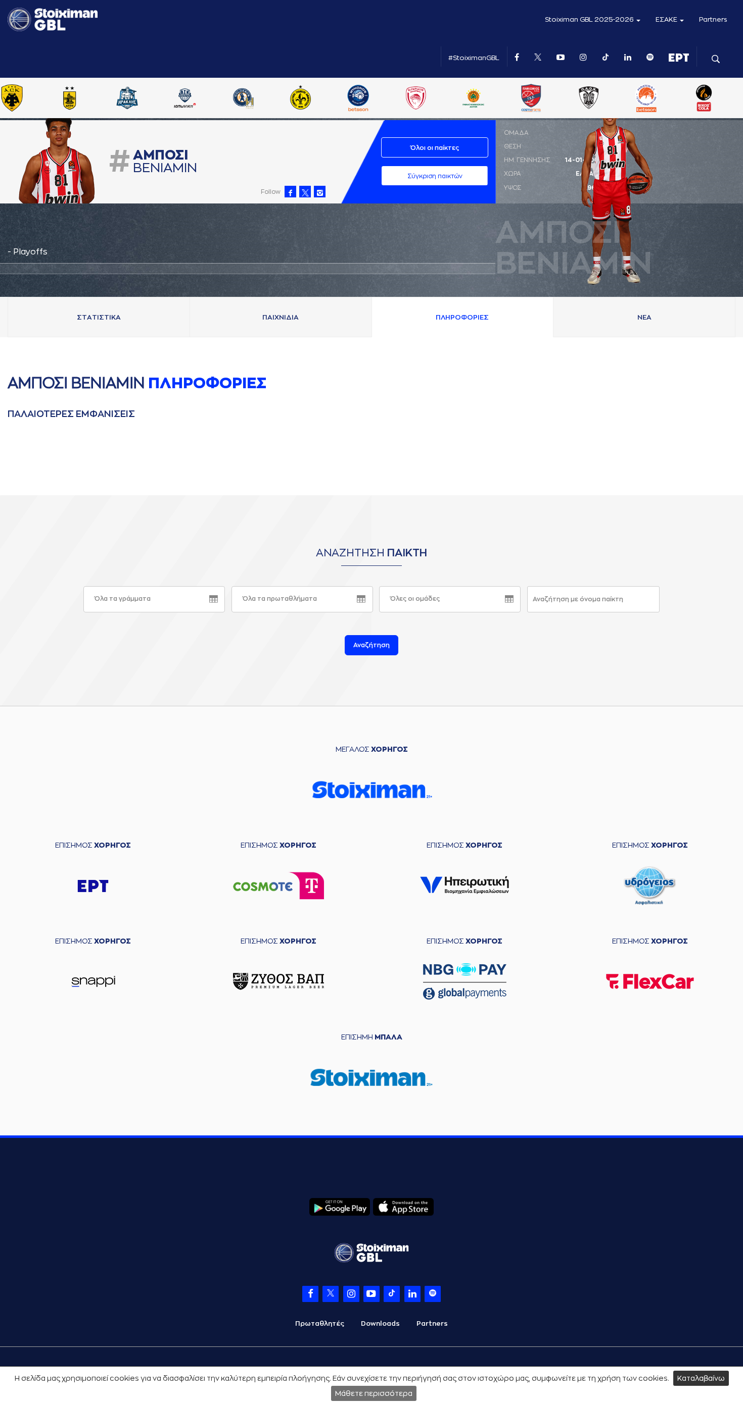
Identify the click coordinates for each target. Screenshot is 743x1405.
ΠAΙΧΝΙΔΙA (280, 317)
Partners (713, 19)
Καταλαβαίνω (701, 1378)
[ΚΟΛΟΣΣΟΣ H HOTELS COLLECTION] (242, 98)
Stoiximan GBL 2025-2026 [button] (590, 19)
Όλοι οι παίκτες (434, 148)
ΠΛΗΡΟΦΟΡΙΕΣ (462, 317)
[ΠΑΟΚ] (589, 98)
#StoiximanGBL (473, 58)
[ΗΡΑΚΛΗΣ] (127, 98)
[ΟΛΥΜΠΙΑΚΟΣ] (415, 98)
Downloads (380, 1323)
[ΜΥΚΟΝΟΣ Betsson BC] (358, 98)
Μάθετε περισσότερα (373, 1393)
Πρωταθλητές (319, 1323)
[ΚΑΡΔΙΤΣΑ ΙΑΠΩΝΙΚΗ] (185, 98)
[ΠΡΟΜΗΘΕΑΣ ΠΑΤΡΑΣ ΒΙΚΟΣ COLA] (704, 98)
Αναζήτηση (371, 645)
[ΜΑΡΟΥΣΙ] (300, 98)
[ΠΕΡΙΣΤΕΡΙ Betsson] (646, 98)
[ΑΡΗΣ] (70, 98)
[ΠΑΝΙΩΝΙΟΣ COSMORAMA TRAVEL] (531, 98)
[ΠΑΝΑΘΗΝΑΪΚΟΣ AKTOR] (473, 98)
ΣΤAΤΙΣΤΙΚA (99, 317)
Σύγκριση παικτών (434, 176)
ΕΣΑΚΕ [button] (667, 19)
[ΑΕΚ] (12, 98)
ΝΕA (644, 317)
